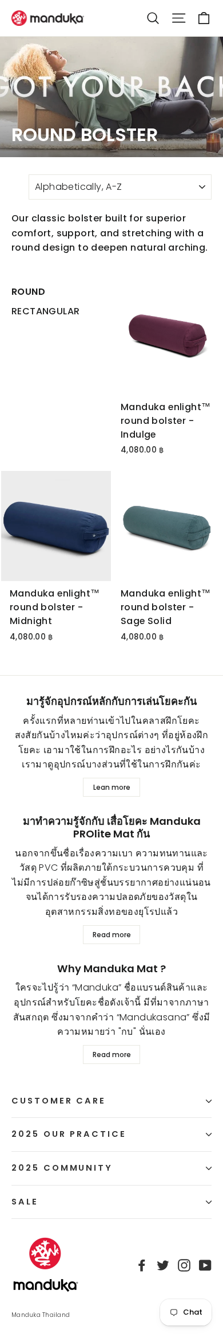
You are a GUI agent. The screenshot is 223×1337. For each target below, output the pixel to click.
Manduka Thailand (40, 1315)
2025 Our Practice (68, 1134)
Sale (24, 1201)
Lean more (111, 787)
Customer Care (58, 1100)
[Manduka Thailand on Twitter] (163, 1265)
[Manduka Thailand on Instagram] (184, 1265)
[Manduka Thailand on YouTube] (205, 1265)
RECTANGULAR (45, 311)
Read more (112, 935)
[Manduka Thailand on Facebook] (142, 1265)
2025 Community (62, 1168)
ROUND (28, 291)
